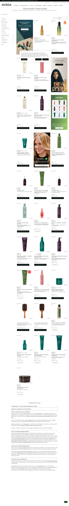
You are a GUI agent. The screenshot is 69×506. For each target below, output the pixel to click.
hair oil (52, 416)
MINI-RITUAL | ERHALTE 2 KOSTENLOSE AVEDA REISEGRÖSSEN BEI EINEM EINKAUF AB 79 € (20, 0)
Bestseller (16, 5)
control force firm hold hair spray (29, 441)
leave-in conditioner (38, 416)
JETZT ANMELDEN (42, 165)
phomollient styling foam (20, 438)
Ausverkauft (37, 231)
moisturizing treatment (46, 416)
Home (2, 14)
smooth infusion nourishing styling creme (18, 439)
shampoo (28, 416)
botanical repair (26, 424)
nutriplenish (39, 413)
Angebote (56, 5)
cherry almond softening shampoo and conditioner (24, 451)
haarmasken (31, 425)
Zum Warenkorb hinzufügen (58, 52)
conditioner (32, 416)
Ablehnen (38, 59)
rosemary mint (19, 452)
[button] (66, 502)
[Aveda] (7, 5)
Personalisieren (24, 59)
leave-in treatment (38, 425)
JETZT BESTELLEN (25, 29)
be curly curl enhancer (49, 438)
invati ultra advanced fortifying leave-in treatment (27, 454)
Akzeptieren (45, 59)
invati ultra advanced (29, 420)
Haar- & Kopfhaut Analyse (26, 442)
